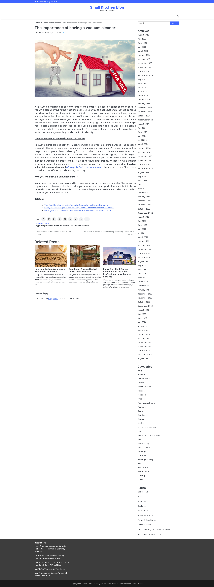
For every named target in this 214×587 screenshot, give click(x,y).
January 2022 (144, 245)
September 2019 (145, 354)
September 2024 (145, 120)
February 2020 (144, 334)
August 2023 (143, 172)
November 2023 (145, 160)
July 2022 (142, 221)
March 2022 (143, 237)
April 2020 (142, 326)
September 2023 (145, 168)
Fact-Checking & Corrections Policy (154, 529)
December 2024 (145, 107)
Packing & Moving (145, 459)
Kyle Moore (57, 32)
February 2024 (144, 148)
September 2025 (145, 75)
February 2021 (144, 285)
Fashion (141, 391)
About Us (142, 501)
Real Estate (143, 467)
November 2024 (145, 111)
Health (141, 423)
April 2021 (142, 277)
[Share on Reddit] (70, 219)
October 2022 (144, 209)
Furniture (142, 407)
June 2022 (142, 225)
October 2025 (144, 71)
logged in (53, 298)
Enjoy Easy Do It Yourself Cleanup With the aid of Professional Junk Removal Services (117, 273)
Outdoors (142, 455)
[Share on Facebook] (43, 219)
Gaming (141, 415)
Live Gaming (143, 443)
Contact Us (143, 492)
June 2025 (142, 83)
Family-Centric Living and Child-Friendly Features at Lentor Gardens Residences (79, 208)
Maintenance (144, 447)
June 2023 (142, 180)
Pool (140, 463)
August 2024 (143, 124)
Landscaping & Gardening (149, 435)
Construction (144, 378)
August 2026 (143, 35)
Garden (141, 419)
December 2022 (145, 201)
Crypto (141, 382)
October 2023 (144, 164)
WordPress (138, 583)
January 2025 (144, 103)
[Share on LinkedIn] (54, 219)
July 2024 (142, 128)
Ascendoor (118, 583)
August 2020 (143, 310)
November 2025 (145, 67)
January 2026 (144, 59)
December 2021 (144, 249)
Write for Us (143, 510)
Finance (141, 399)
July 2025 (142, 79)
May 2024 (142, 136)
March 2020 (143, 330)
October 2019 (144, 350)
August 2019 (143, 358)
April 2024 (142, 140)
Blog (140, 370)
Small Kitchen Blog (107, 7)
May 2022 (142, 229)
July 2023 (142, 176)
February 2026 (144, 55)
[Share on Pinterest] (65, 219)
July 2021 (142, 265)
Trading (141, 476)
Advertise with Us (145, 515)
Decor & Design (144, 386)
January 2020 (144, 338)
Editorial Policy (144, 525)
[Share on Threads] (81, 219)
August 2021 (143, 261)
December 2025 (145, 63)
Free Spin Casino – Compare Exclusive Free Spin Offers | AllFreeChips (52, 563)
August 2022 (143, 217)
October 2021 (144, 253)
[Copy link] (87, 219)
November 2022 (145, 205)
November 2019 (144, 346)
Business (141, 374)
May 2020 (142, 322)
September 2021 (145, 257)
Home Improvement (42, 223)
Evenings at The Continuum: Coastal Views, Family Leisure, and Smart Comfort (78, 210)
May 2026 (142, 47)
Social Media (143, 472)
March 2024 (143, 144)
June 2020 (142, 318)
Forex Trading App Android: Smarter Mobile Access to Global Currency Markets (51, 549)
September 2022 (145, 213)
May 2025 (142, 87)
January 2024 (144, 152)
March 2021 (143, 281)
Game (140, 411)
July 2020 (142, 314)
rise (71, 225)
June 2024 (142, 132)
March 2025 (143, 95)
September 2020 (145, 306)
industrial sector (61, 225)
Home (140, 496)
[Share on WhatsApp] (59, 219)
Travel (140, 480)
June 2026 (142, 43)
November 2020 (145, 298)
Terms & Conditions (146, 520)
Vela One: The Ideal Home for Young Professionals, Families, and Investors (76, 205)
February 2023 (144, 192)
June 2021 (142, 269)
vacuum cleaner (81, 225)
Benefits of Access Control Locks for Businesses (83, 270)
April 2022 (142, 233)
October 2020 (144, 302)
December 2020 (145, 294)
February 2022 (144, 241)
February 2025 (144, 99)
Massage (142, 451)
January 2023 (144, 197)
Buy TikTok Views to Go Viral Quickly (50, 569)
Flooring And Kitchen (147, 403)
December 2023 (145, 156)
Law (139, 439)
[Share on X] (49, 219)
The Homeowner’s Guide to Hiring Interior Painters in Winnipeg (50, 556)
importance (47, 225)
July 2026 (142, 39)
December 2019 (144, 342)
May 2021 (142, 273)
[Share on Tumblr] (75, 219)
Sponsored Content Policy (149, 534)
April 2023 (142, 188)
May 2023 (142, 184)
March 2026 (143, 51)
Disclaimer (142, 506)
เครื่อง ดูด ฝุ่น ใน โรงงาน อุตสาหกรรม (84, 167)
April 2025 (142, 91)
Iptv (139, 431)
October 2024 (144, 116)
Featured (142, 395)
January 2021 (143, 290)
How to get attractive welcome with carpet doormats (50, 270)
